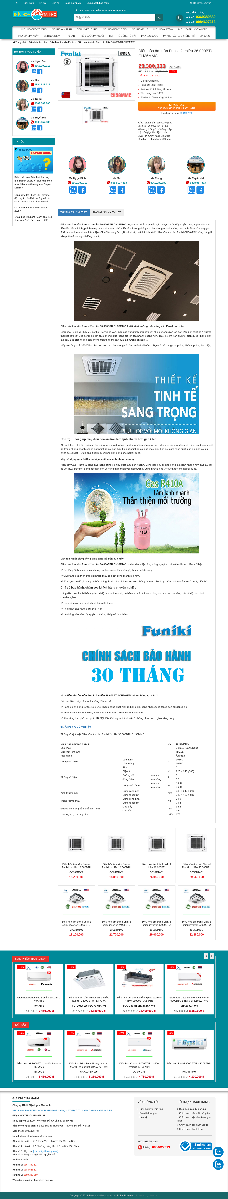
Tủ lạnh (71, 36)
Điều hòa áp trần (163, 29)
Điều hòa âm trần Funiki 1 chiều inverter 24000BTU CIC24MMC (116, 924)
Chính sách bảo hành (98, 3)
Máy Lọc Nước (149, 36)
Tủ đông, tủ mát (127, 36)
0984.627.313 (42, 84)
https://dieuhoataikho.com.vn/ (38, 1180)
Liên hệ (55, 3)
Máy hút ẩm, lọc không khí (179, 36)
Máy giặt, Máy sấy (28, 36)
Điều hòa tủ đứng (87, 29)
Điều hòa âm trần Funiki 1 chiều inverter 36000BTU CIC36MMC (156, 924)
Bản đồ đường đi (148, 1113)
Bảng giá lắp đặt (73, 3)
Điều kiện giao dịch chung (192, 1109)
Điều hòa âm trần (61, 29)
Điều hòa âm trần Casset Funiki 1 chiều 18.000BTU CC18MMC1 (76, 867)
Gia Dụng (205, 36)
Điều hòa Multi (139, 29)
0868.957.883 (42, 122)
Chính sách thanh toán (191, 1129)
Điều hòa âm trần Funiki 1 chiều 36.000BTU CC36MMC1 (156, 867)
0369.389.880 (42, 103)
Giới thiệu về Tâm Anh (151, 1109)
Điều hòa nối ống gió (114, 29)
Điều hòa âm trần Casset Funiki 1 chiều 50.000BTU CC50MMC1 (196, 867)
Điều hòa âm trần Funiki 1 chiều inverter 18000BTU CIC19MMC (76, 924)
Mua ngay (177, 106)
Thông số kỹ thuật (107, 212)
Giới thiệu (29, 3)
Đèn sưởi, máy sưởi (92, 36)
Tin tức (42, 3)
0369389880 (206, 17)
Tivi (111, 36)
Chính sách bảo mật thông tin (194, 1113)
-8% (173, 71)
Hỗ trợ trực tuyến (202, 3)
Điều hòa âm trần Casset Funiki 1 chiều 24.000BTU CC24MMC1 (116, 867)
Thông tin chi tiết (73, 212)
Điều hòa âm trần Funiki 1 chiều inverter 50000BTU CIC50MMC (196, 924)
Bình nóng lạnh (53, 36)
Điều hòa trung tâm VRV (192, 29)
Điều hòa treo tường (33, 29)
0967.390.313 (42, 65)
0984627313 (206, 22)
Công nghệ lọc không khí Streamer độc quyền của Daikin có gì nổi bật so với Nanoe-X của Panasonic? (32, 198)
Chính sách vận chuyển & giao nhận (194, 1119)
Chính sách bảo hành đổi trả (193, 1124)
